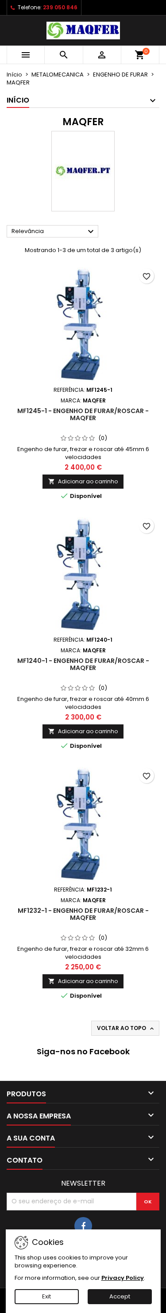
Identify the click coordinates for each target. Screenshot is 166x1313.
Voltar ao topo (126, 1028)
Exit (46, 1296)
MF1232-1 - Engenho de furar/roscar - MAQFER (83, 914)
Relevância (54, 231)
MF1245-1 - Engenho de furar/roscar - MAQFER (83, 414)
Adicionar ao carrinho (83, 481)
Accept (119, 1296)
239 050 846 (60, 7)
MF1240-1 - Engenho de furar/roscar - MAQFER (83, 664)
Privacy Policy (122, 1278)
